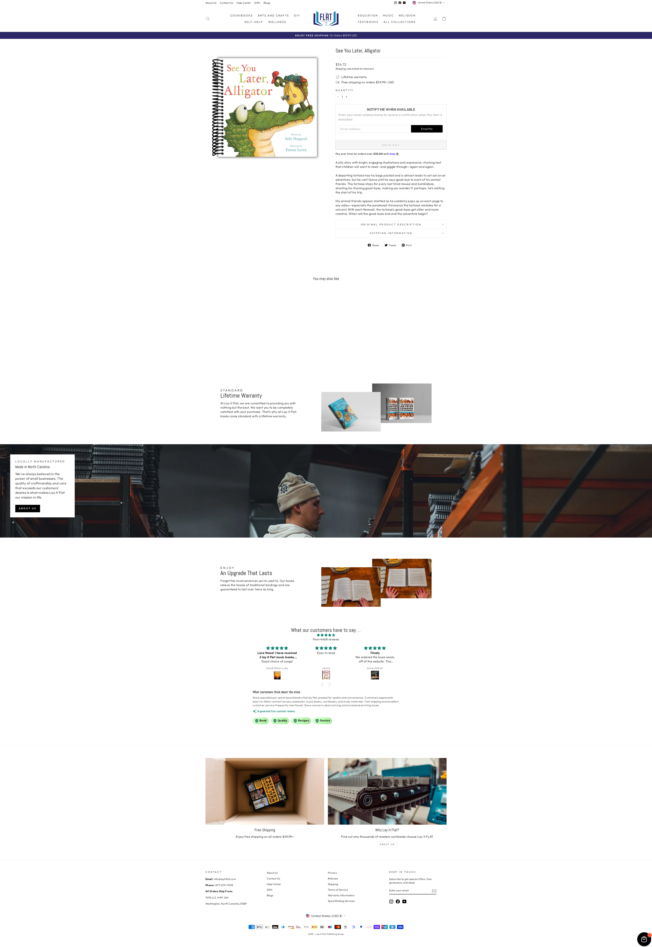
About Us (210, 2)
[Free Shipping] (264, 791)
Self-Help (253, 22)
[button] (323, 684)
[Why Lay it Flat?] (387, 791)
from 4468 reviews (326, 639)
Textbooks (368, 22)
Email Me (427, 128)
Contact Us (226, 2)
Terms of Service (338, 889)
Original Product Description (391, 224)
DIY (297, 15)
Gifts (257, 2)
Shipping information (391, 233)
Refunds (333, 878)
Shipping (341, 68)
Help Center (244, 2)
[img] (326, 635)
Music (388, 15)
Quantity (345, 90)
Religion (407, 15)
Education (368, 15)
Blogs (267, 2)
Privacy (332, 872)
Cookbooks (241, 15)
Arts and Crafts (273, 15)
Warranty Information (341, 895)
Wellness (277, 22)
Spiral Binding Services (341, 901)
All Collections (400, 22)
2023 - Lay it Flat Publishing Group (326, 934)
